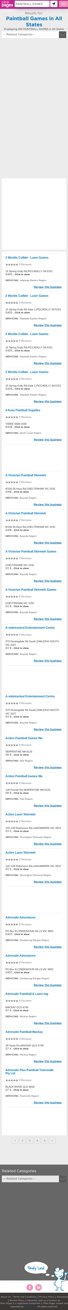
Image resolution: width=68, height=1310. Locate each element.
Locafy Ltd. (30, 1306)
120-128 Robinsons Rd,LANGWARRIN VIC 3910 (33, 828)
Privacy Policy (46, 1297)
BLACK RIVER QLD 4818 (19, 1086)
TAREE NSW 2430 (16, 423)
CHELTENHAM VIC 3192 (19, 565)
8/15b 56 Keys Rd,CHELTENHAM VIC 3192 (30, 488)
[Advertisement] (34, 75)
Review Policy (17, 1300)
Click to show (22, 274)
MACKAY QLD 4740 (16, 1007)
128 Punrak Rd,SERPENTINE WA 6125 (27, 789)
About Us (6, 1297)
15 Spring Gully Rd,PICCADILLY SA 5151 (29, 271)
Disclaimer (62, 1297)
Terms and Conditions (25, 1297)
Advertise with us (36, 1300)
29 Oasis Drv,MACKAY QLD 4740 (24, 1045)
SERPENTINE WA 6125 (18, 751)
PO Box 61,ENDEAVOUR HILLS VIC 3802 (29, 931)
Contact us (54, 1300)
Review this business (47, 286)
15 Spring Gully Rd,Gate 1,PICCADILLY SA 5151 (33, 309)
